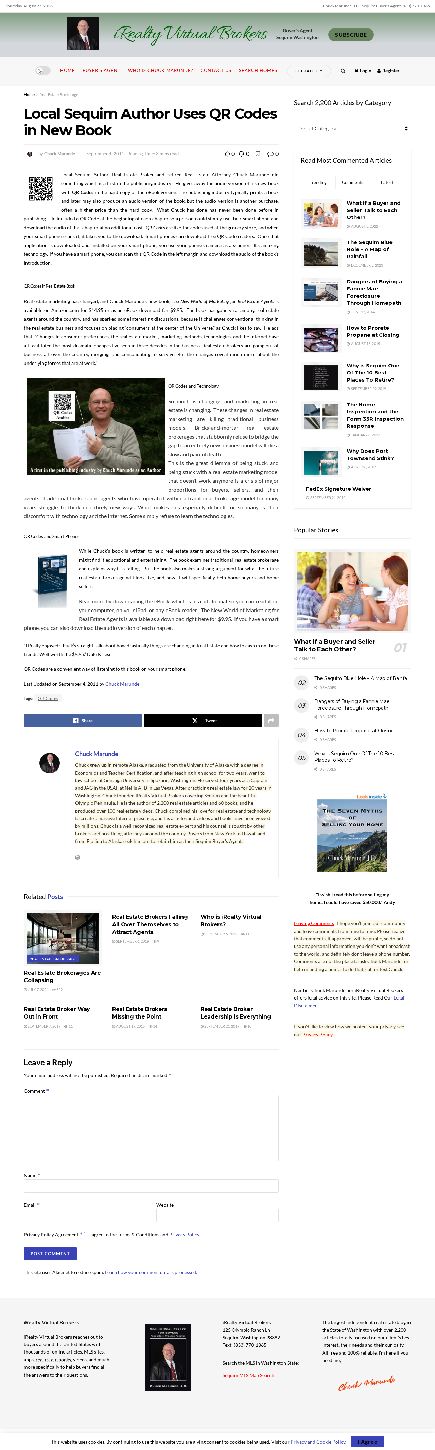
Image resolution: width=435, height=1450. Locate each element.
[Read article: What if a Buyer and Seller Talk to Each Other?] (352, 591)
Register (390, 70)
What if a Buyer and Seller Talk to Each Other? (374, 210)
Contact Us (216, 70)
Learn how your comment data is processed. (151, 1272)
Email (32, 1205)
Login (365, 70)
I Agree (368, 1441)
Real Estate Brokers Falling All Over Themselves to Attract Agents (150, 924)
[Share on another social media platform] (271, 720)
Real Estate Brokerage (58, 94)
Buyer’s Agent (102, 70)
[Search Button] (343, 70)
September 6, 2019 (132, 941)
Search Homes (258, 70)
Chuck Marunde (59, 153)
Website (165, 1205)
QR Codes (48, 698)
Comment (36, 1091)
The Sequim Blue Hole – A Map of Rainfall (370, 249)
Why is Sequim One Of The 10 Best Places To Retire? (373, 372)
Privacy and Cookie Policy (318, 1442)
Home (67, 70)
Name (32, 1175)
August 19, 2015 (130, 1026)
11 (247, 934)
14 (154, 1026)
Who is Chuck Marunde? (160, 70)
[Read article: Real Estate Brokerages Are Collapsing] (63, 938)
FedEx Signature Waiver (338, 488)
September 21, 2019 (221, 1026)
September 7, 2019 (43, 1026)
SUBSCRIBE (351, 34)
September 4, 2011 (105, 153)
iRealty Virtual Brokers (190, 34)
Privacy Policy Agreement (53, 1234)
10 (249, 1026)
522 (59, 989)
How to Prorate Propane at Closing (354, 731)
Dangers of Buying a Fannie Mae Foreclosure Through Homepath (352, 704)
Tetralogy (309, 70)
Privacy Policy (184, 1234)
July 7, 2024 (37, 989)
